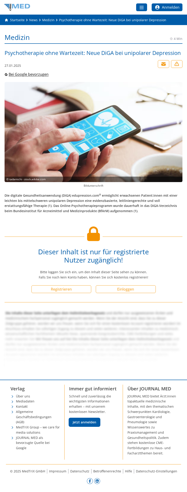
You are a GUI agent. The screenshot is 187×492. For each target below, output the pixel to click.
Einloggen (125, 289)
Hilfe (128, 471)
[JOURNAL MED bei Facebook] (90, 481)
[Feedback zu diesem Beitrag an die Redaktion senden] (176, 64)
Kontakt (22, 406)
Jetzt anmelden (84, 422)
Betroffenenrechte (107, 471)
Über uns (23, 396)
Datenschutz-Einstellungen (156, 471)
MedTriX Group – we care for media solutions (38, 430)
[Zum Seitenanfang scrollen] (178, 483)
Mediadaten (25, 401)
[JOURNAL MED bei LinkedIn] (97, 481)
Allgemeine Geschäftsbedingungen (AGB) (34, 417)
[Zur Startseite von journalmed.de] (17, 7)
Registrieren (61, 289)
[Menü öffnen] (141, 7)
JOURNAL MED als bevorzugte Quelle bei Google (33, 442)
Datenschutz (79, 471)
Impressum (57, 471)
